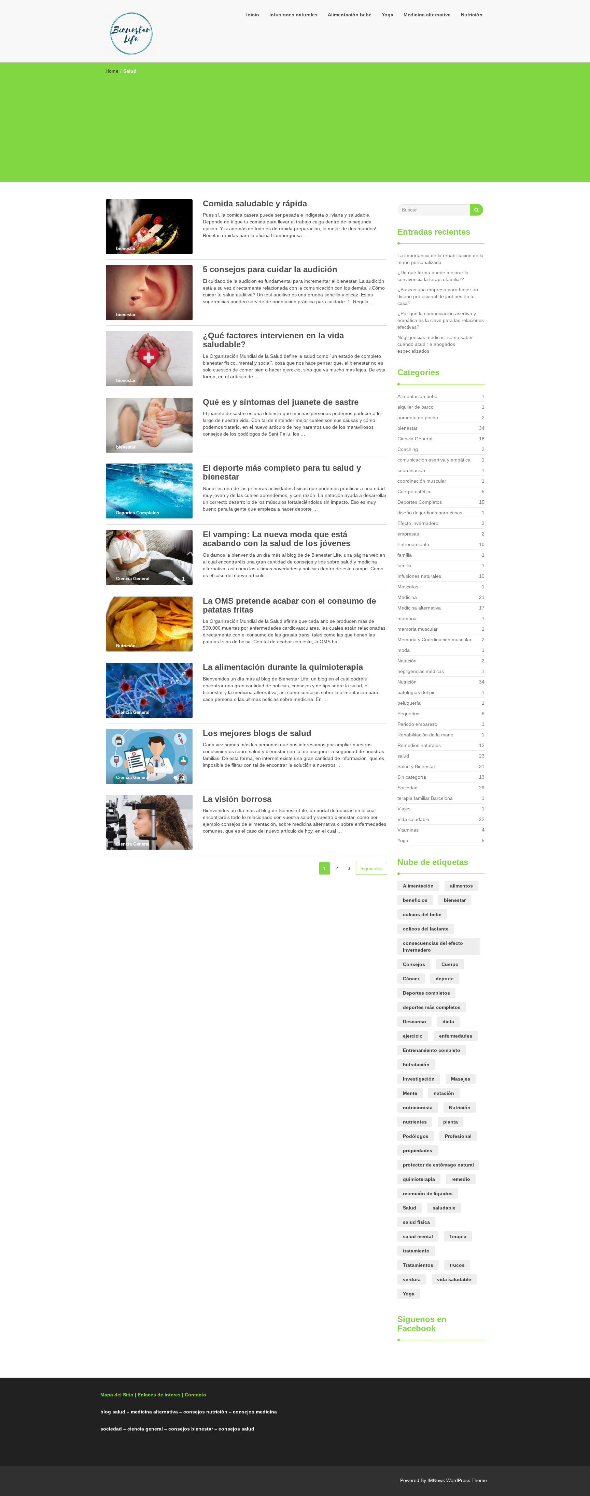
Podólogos (416, 1136)
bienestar (407, 428)
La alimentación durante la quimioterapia (283, 667)
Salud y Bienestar (416, 766)
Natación (407, 660)
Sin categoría (411, 777)
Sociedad (407, 787)
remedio (460, 1179)
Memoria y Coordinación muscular (434, 639)
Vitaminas (408, 830)
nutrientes (415, 1122)
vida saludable (454, 1279)
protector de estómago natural (438, 1165)
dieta (448, 1021)
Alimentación (418, 886)
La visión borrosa (237, 799)
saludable (444, 1208)
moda (403, 650)
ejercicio (413, 1036)
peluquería (409, 703)
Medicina (407, 597)
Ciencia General (414, 438)
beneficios (415, 900)
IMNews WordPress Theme (457, 1480)
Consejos (414, 964)
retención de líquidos (428, 1193)
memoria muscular (417, 629)
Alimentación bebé (349, 14)
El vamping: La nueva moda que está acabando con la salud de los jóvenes (276, 539)
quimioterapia (419, 1179)
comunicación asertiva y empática (433, 460)
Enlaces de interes (159, 1394)
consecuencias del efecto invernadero (433, 946)
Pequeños (408, 713)
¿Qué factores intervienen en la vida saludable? (273, 340)
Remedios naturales (419, 745)
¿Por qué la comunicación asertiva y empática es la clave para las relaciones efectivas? (440, 320)
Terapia (457, 1236)
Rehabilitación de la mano (425, 734)
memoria (407, 618)
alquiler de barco (415, 407)
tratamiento (416, 1250)
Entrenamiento (413, 544)
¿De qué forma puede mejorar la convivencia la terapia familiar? (432, 276)
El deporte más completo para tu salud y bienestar (282, 472)
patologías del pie (416, 692)
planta (450, 1122)
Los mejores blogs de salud (257, 733)
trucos (457, 1265)
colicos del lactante (426, 929)
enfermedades (455, 1036)
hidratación (416, 1064)
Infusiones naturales (293, 14)
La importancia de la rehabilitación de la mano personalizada (440, 259)
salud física (416, 1222)
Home (112, 71)
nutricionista (418, 1107)
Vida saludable (413, 819)
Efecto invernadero (417, 523)
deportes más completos (432, 1007)
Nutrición (471, 14)
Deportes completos (426, 993)
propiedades (417, 1150)
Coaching (407, 449)
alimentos (461, 886)
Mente (410, 1093)
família (404, 555)
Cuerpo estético (414, 491)
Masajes (460, 1079)
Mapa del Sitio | (118, 1394)
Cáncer (411, 978)
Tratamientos (418, 1265)
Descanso (414, 1021)
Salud (409, 1208)
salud (403, 756)
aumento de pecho (417, 417)
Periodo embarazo (417, 724)
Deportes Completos (419, 502)
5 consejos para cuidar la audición (270, 269)
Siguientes (371, 868)
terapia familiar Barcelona (425, 798)
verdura (412, 1279)
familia (404, 565)
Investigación (419, 1079)
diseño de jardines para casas (429, 512)
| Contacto (194, 1394)
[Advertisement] (295, 125)
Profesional (458, 1136)
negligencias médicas (420, 671)
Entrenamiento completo (431, 1050)
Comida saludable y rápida (255, 203)
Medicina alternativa (427, 14)
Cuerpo (450, 964)
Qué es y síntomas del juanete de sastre (281, 402)
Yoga (387, 14)
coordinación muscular (421, 481)
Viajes (403, 808)
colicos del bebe (422, 914)
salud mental (418, 1236)
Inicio (252, 14)
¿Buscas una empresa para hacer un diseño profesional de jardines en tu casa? (437, 296)
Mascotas (407, 586)
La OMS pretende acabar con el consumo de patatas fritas (289, 605)
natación (444, 1093)
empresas (408, 534)
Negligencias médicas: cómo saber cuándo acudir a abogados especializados (435, 344)
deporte (445, 978)
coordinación (411, 470)
